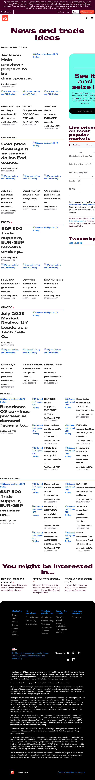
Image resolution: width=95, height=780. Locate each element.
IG (12, 653)
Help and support (77, 612)
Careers (61, 772)
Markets (17, 611)
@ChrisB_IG (75, 243)
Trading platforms (47, 612)
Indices (76, 145)
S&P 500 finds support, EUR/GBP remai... (50, 114)
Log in (75, 12)
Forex (5, 222)
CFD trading (31, 620)
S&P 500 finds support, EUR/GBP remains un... (11, 503)
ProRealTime (46, 627)
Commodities (9, 478)
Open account (87, 12)
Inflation (8, 137)
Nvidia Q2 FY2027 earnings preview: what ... (82, 455)
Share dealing (31, 624)
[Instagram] (73, 653)
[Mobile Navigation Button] (92, 18)
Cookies (15, 656)
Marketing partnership (75, 772)
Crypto (14, 615)
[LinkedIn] (73, 659)
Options (15, 628)
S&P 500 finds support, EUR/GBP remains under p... (12, 240)
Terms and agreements (32, 653)
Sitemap (18, 653)
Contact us (76, 617)
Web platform (46, 617)
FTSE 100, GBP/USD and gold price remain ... (52, 455)
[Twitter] (79, 653)
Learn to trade (61, 612)
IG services (31, 612)
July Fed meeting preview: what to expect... (7, 198)
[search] (87, 18)
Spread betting (32, 617)
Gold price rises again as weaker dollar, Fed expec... (14, 153)
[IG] (5, 18)
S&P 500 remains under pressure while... (82, 514)
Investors (23, 656)
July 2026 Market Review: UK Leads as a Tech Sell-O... (14, 325)
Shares (6, 307)
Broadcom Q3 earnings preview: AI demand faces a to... (15, 415)
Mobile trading (47, 620)
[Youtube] (68, 659)
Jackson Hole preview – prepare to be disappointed (17, 66)
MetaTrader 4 (46, 624)
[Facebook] (68, 653)
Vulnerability (17, 658)
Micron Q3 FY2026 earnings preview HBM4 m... (8, 372)
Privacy (46, 653)
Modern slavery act (36, 656)
